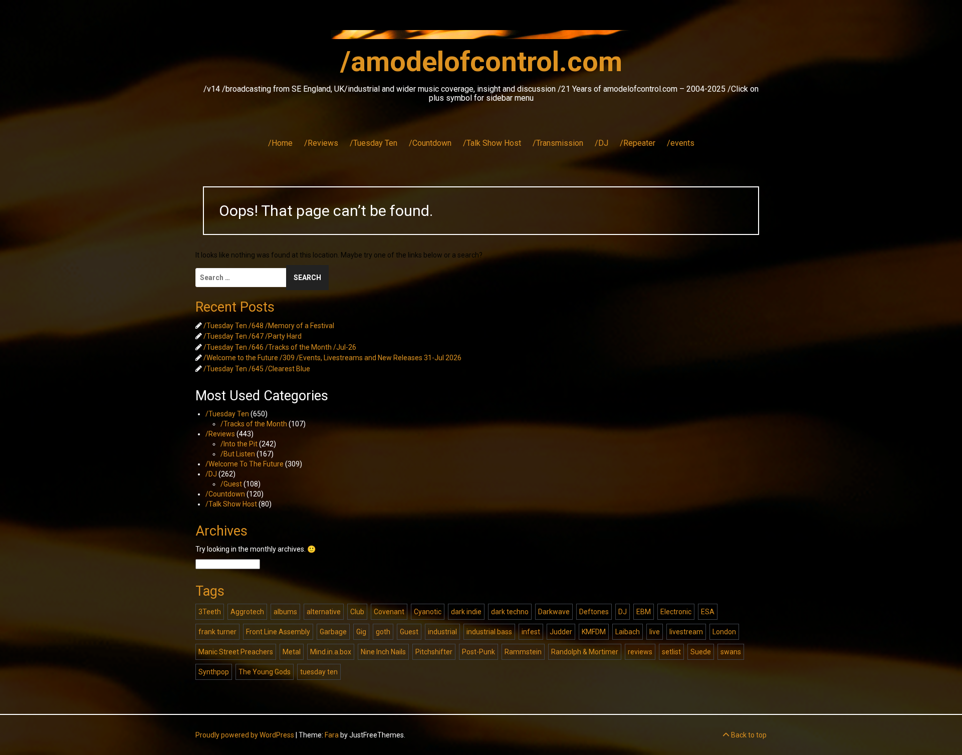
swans (730, 652)
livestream (686, 632)
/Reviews (321, 143)
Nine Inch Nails (383, 652)
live (654, 632)
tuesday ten (319, 672)
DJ (622, 612)
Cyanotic (427, 612)
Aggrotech (247, 612)
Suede (700, 652)
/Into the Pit (239, 444)
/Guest (231, 484)
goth (383, 632)
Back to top (748, 735)
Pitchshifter (433, 652)
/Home (280, 143)
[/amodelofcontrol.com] (481, 38)
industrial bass (489, 632)
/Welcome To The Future (244, 464)
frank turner (217, 632)
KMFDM (594, 632)
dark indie (466, 612)
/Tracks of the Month (253, 424)
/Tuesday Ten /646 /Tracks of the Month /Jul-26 (279, 347)
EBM (643, 612)
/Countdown (430, 143)
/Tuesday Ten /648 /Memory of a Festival (268, 326)
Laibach (627, 632)
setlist (671, 652)
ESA (707, 612)
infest (531, 632)
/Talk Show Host (492, 143)
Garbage (333, 632)
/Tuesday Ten (373, 143)
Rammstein (523, 652)
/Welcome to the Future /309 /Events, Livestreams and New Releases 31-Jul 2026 (332, 358)
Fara (332, 735)
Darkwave (554, 612)
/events (680, 143)
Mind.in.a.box (330, 652)
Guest (409, 632)
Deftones (594, 612)
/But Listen (237, 454)
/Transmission (558, 143)
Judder (561, 632)
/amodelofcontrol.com (481, 61)
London (724, 632)
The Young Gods (264, 672)
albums (285, 612)
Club (357, 612)
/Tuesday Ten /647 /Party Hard (252, 336)
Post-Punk (478, 652)
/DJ (601, 143)
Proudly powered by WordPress (244, 735)
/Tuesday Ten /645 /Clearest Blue (256, 369)
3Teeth (209, 612)
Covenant (389, 612)
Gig (361, 632)
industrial (442, 632)
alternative (324, 612)
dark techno (510, 612)
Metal (292, 652)
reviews (640, 652)
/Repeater (637, 143)
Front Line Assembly (278, 632)
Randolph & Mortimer (584, 652)
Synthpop (213, 672)
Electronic (675, 612)
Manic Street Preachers (235, 652)
